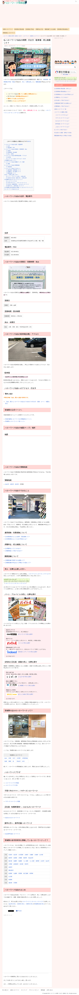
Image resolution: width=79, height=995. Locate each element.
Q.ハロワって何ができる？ (60, 129)
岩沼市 (17, 484)
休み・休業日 (10, 154)
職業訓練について (11, 173)
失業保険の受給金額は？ (63, 29)
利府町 (10, 879)
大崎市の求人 (29, 904)
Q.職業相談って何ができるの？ (13, 550)
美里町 (20, 873)
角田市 (10, 858)
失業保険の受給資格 (19, 29)
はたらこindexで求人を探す (25, 694)
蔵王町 (10, 861)
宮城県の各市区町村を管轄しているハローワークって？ (18, 187)
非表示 (28, 141)
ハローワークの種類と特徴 (60, 112)
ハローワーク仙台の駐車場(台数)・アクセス (15, 155)
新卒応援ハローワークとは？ (61, 123)
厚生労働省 (65, 74)
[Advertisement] (39, 16)
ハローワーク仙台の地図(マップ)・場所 (14, 162)
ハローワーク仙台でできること (12, 168)
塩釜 (5, 761)
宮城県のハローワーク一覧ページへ (15, 421)
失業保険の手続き (29, 29)
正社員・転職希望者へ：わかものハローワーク (17, 184)
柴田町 (37, 861)
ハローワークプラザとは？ (61, 115)
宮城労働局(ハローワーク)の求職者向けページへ (18, 419)
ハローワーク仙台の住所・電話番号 (13, 144)
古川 (14, 758)
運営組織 (43, 990)
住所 (8, 146)
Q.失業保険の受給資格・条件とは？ (63, 88)
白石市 (42, 861)
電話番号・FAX (10, 147)
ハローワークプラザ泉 (11, 785)
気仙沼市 (30, 858)
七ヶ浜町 (32, 861)
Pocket (20, 910)
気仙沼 (18, 761)
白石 (23, 761)
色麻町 (20, 861)
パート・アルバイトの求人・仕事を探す (16, 176)
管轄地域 (9, 166)
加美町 (15, 858)
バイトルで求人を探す (24, 643)
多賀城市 (16, 864)
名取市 (12, 484)
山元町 (10, 876)
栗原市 (25, 858)
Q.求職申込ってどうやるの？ (13, 548)
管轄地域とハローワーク (9, 32)
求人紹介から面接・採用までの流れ (63, 132)
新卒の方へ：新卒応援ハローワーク (15, 185)
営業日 (8, 150)
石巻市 (10, 854)
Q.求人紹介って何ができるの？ (62, 100)
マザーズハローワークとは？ (61, 118)
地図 (8, 163)
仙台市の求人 (12, 904)
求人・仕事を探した (27, 82)
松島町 (10, 873)
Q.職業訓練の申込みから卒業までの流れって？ (18, 562)
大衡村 (36, 854)
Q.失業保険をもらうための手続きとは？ (16, 539)
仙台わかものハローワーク (12, 817)
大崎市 (26, 854)
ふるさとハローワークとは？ (61, 126)
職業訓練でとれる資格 (50, 29)
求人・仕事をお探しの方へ (11, 174)
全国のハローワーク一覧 (60, 109)
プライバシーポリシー (34, 990)
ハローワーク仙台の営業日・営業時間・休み (15, 149)
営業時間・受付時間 (11, 152)
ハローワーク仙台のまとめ (11, 189)
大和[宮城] (25, 758)
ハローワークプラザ (11, 181)
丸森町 (15, 873)
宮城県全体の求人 (39, 904)
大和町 (10, 864)
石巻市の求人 (21, 904)
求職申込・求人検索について (13, 171)
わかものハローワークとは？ (61, 120)
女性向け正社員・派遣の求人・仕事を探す (16, 177)
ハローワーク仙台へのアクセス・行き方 (16, 158)
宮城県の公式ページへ (10, 160)
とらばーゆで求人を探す (24, 676)
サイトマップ (24, 990)
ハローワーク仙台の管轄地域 (11, 165)
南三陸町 (25, 873)
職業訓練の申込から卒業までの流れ (63, 135)
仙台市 (7, 484)
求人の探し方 (5, 990)
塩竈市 (15, 861)
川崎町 (20, 858)
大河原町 (20, 854)
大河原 (18, 758)
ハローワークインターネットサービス (38, 573)
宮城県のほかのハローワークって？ (13, 179)
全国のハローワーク (8, 29)
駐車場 (8, 157)
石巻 (10, 758)
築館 (10, 761)
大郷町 (31, 854)
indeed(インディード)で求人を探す (27, 651)
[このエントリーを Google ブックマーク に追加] (16, 910)
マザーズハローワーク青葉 (12, 801)
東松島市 (11, 870)
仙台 (5, 758)
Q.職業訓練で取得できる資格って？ (15, 560)
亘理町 (15, 882)
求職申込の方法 (39, 29)
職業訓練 (38, 82)
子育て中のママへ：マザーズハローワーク (16, 182)
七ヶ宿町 (25, 861)
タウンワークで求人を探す (25, 634)
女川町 (41, 854)
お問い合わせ (50, 990)
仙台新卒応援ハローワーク (12, 833)
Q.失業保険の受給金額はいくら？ (62, 91)
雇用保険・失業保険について (13, 170)
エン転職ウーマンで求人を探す (26, 685)
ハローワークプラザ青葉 (12, 783)
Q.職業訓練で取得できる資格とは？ (63, 103)
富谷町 (21, 864)
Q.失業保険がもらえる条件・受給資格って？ (17, 536)
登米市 (26, 864)
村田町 (31, 873)
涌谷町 (10, 882)
